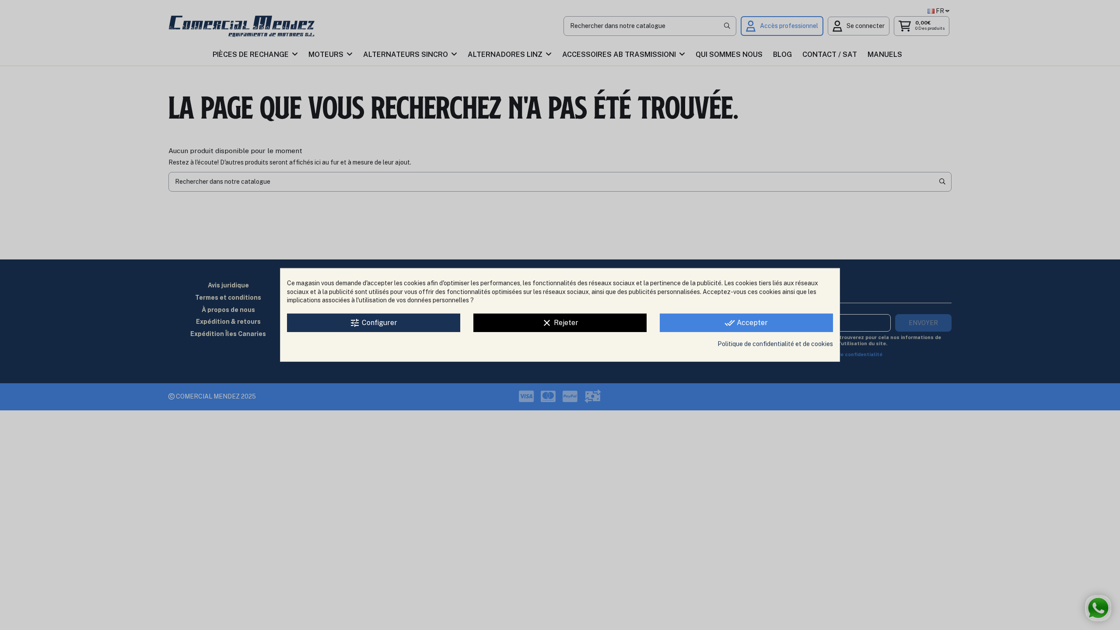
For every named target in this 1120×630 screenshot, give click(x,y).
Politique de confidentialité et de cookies (775, 343)
